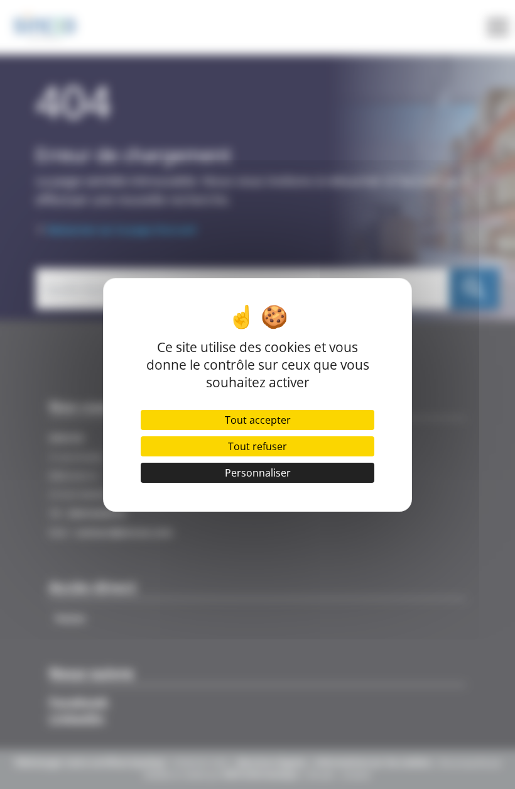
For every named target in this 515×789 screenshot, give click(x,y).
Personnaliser (258, 473)
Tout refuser (257, 446)
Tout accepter (258, 420)
